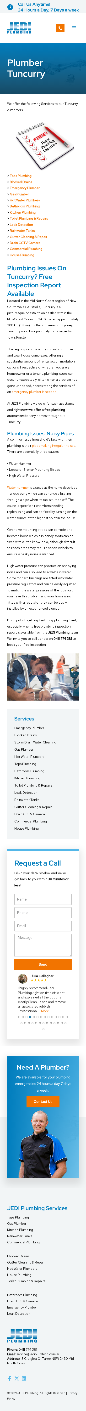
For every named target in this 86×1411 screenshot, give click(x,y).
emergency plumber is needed (34, 392)
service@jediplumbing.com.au (38, 1354)
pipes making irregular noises (53, 445)
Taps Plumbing (25, 764)
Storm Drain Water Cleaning (35, 742)
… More (43, 1011)
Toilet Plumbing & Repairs (29, 218)
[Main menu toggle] (74, 28)
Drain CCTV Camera (25, 243)
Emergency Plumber (25, 188)
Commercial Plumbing (26, 249)
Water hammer (18, 487)
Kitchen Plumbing (23, 212)
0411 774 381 (28, 1349)
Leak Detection (21, 224)
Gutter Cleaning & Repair (28, 237)
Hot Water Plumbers (25, 200)
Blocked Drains (21, 182)
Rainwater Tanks (22, 230)
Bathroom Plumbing (25, 206)
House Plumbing (22, 255)
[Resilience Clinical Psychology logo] (22, 1336)
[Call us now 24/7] (60, 28)
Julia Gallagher (42, 976)
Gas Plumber (19, 194)
